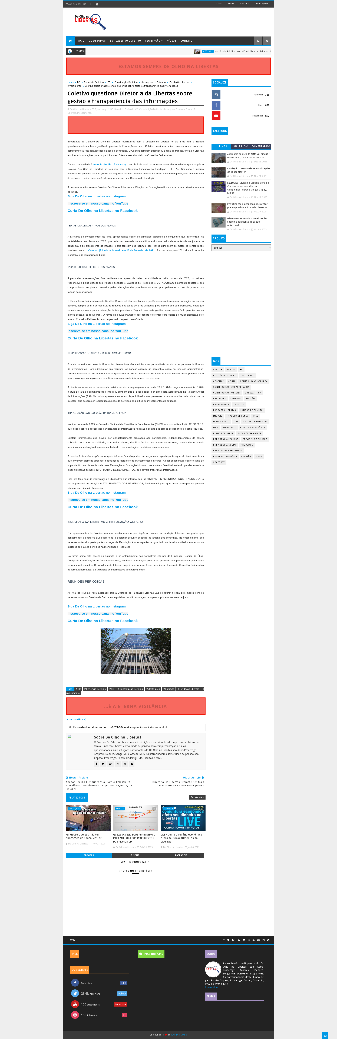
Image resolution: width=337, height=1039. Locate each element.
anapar (231, 369)
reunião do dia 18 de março (109, 164)
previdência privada (255, 439)
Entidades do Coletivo (125, 40)
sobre (231, 3)
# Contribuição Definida (130, 688)
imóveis (218, 416)
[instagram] (84, 4)
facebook (181, 855)
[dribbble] (249, 940)
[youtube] (97, 4)
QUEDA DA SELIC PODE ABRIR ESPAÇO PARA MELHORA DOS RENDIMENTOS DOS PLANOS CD (134, 838)
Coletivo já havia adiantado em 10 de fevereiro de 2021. (121, 250)
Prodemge (247, 445)
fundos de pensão (251, 410)
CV (259, 393)
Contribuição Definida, (151, 109)
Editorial (236, 398)
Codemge (189, 51)
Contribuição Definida (126, 82)
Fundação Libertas (179, 82)
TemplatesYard (179, 1035)
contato (244, 3)
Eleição (250, 398)
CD (109, 82)
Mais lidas (241, 146)
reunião (246, 456)
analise (120, 808)
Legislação (152, 40)
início (219, 3)
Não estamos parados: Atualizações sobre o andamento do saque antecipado (247, 222)
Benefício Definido (94, 82)
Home (71, 82)
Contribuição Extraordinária (231, 387)
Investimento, (84, 112)
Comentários (261, 146)
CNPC (251, 375)
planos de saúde (223, 433)
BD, (112, 109)
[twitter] (228, 940)
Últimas (221, 146)
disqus (135, 855)
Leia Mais (199, 797)
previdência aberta (249, 433)
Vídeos (171, 40)
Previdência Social (224, 445)
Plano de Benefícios (252, 427)
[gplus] (233, 940)
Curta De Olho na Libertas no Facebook (103, 211)
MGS (215, 427)
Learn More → (213, 987)
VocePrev (219, 462)
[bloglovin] (244, 940)
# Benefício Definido (95, 688)
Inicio (81, 40)
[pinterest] (239, 940)
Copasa (249, 393)
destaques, (169, 109)
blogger (89, 855)
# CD (111, 688)
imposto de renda (238, 416)
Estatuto (161, 82)
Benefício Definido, (124, 109)
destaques (147, 82)
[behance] (258, 940)
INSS (256, 416)
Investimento (74, 85)
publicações (261, 3)
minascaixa (229, 427)
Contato (187, 40)
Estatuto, (180, 109)
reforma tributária (225, 456)
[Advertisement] (241, 279)
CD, (137, 109)
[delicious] (268, 940)
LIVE (236, 421)
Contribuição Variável (227, 393)
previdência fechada (225, 439)
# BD (78, 688)
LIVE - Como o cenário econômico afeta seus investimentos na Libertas (181, 838)
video (259, 456)
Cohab (232, 381)
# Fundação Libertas (188, 688)
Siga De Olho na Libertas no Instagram (97, 196)
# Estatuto (168, 688)
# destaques (153, 688)
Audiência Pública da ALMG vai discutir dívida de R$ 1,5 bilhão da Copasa (236, 51)
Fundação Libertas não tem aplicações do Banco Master (83, 836)
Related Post (77, 797)
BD (78, 82)
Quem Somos (97, 40)
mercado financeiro (255, 421)
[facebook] (90, 4)
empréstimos (221, 404)
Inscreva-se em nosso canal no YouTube (98, 203)
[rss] (253, 940)
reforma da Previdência (228, 450)
